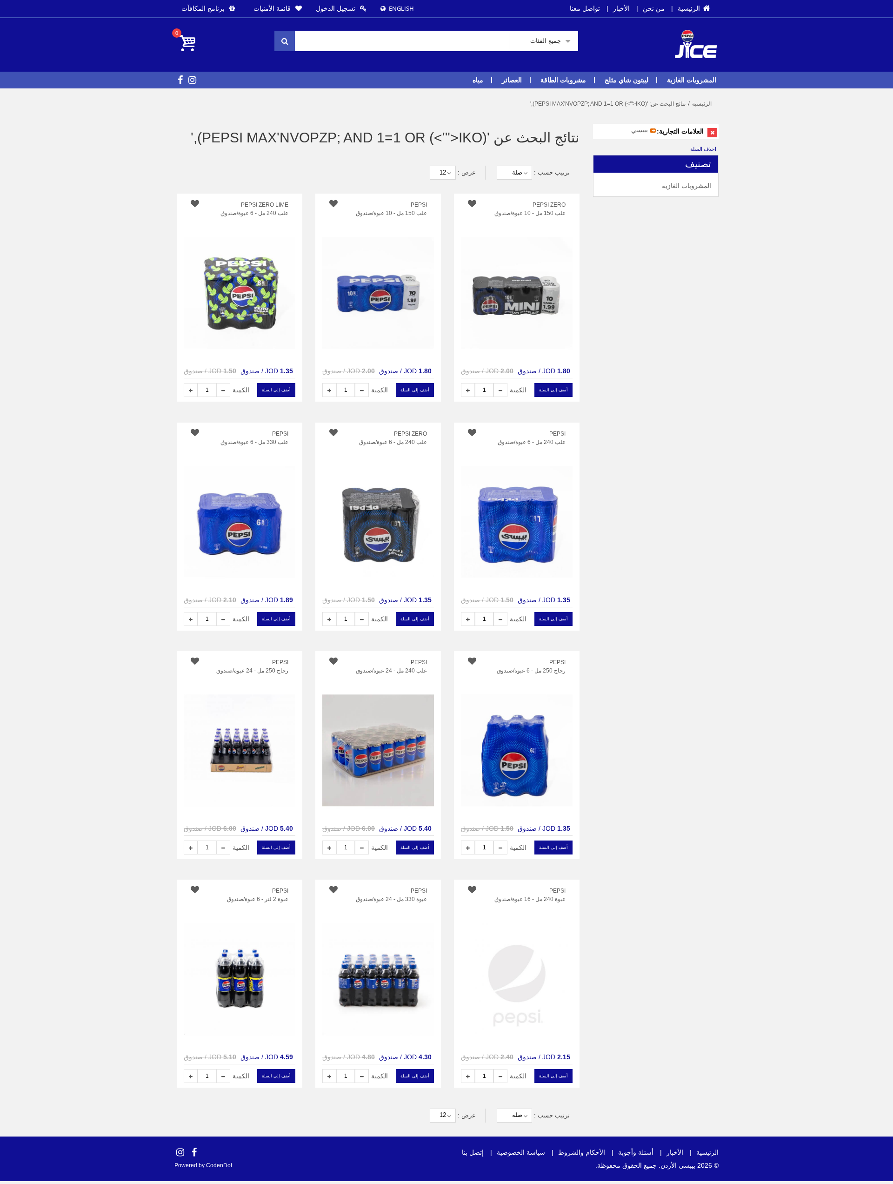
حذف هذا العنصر (712, 132)
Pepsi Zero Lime (264, 205)
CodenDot (218, 1165)
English (401, 8)
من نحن (654, 8)
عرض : (467, 172)
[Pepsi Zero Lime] (239, 280)
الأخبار (621, 8)
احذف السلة (703, 149)
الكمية (518, 390)
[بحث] (284, 41)
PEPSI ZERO (549, 205)
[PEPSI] (517, 509)
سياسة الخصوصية (521, 1152)
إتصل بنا (473, 1152)
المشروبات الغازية (686, 185)
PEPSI (557, 434)
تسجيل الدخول (335, 8)
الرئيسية (694, 8)
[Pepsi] (378, 280)
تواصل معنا (585, 8)
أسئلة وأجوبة (635, 1152)
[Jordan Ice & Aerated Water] (695, 34)
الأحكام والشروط (581, 1152)
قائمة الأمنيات (272, 8)
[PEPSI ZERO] (517, 280)
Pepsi (419, 205)
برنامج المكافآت (203, 8)
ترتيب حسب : (552, 172)
